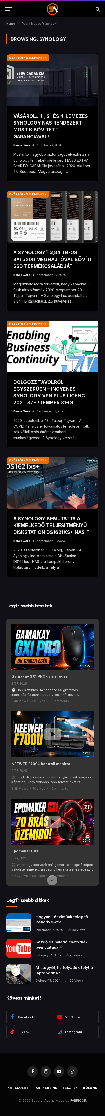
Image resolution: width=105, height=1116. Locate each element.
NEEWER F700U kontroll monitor (40, 764)
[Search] (97, 9)
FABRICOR (78, 1100)
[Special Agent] (52, 9)
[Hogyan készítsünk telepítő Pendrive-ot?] (18, 923)
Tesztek (70, 1088)
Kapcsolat (18, 1088)
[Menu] (8, 9)
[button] (52, 624)
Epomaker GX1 (24, 851)
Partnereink (45, 1088)
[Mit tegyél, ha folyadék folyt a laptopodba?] (18, 974)
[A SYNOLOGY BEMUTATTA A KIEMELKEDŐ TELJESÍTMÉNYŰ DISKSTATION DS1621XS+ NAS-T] (52, 483)
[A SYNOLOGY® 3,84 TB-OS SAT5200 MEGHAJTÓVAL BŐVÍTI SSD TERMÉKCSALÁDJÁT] (52, 217)
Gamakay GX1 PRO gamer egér (39, 676)
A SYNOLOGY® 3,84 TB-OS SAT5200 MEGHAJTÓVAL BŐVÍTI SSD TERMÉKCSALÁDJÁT (52, 259)
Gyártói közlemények (28, 58)
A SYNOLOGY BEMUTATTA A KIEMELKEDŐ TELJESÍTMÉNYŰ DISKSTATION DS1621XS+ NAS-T (51, 525)
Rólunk (90, 1088)
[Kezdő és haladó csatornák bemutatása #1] (18, 948)
